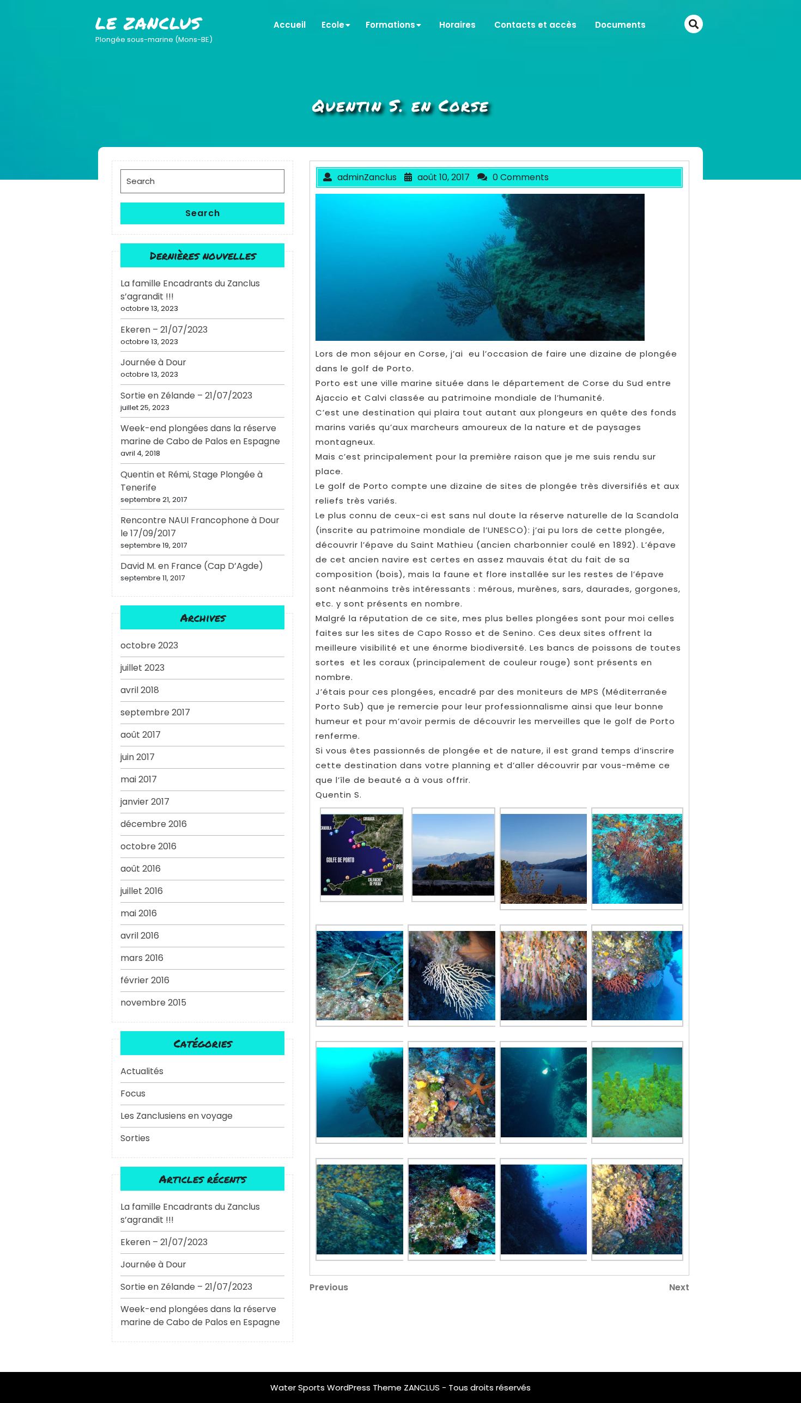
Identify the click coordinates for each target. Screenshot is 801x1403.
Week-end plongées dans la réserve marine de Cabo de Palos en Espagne (200, 435)
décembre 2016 (153, 824)
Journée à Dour (153, 362)
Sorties (135, 1138)
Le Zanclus (148, 23)
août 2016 (140, 868)
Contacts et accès (535, 24)
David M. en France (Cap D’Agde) (191, 566)
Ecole (332, 24)
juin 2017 (137, 757)
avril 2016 (139, 935)
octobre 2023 (149, 645)
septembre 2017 (155, 712)
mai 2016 (138, 913)
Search (202, 213)
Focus (132, 1093)
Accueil (290, 24)
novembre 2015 (153, 1002)
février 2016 (144, 980)
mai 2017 (138, 779)
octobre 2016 (148, 846)
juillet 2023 (142, 667)
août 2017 (140, 734)
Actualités (141, 1071)
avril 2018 (139, 690)
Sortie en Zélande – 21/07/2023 (186, 395)
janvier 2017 (144, 801)
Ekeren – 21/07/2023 (164, 329)
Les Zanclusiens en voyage (176, 1116)
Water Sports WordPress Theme (337, 1387)
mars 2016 (141, 958)
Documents (620, 24)
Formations (390, 24)
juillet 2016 (141, 891)
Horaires (457, 24)
